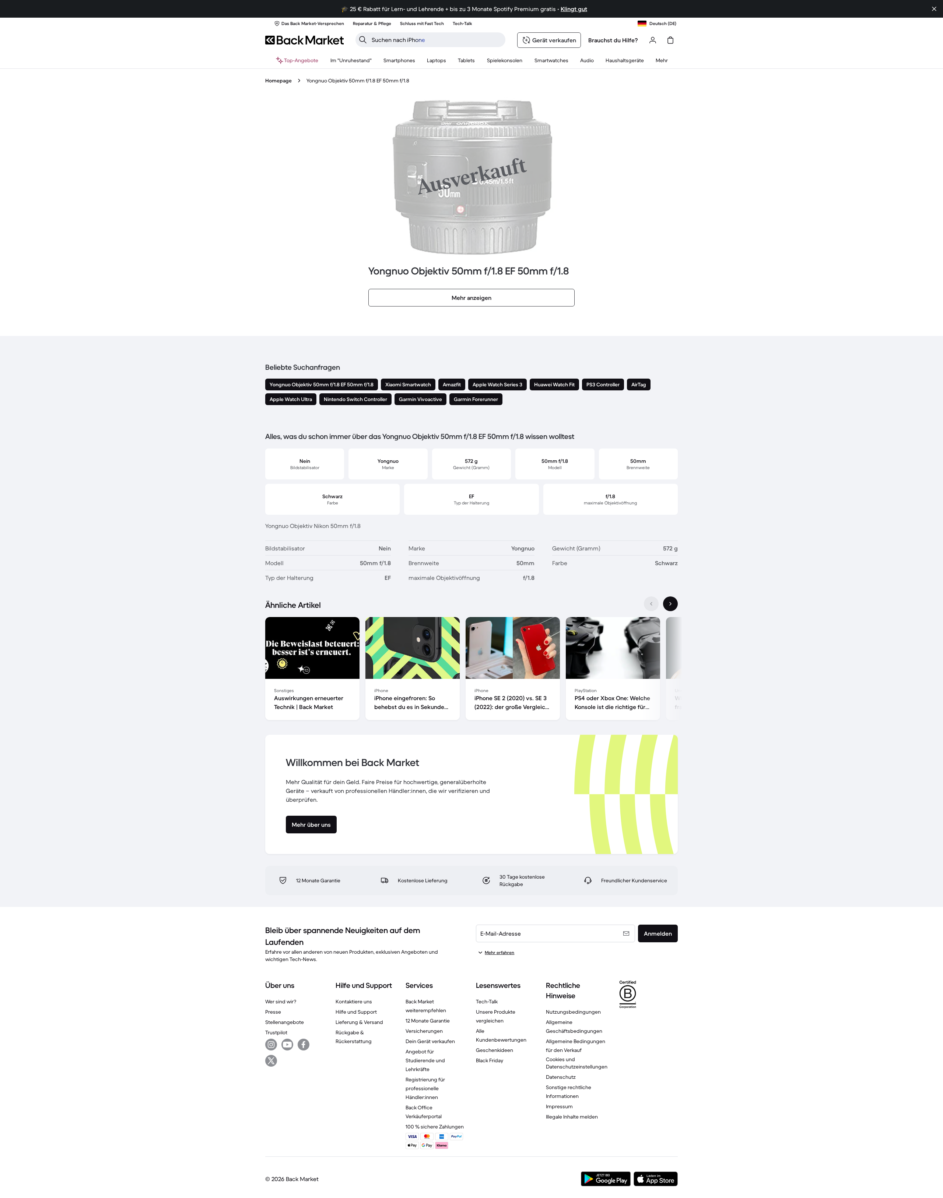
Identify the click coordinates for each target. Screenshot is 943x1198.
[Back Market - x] (271, 1061)
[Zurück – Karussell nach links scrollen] (651, 603)
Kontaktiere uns (354, 1001)
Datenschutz (561, 1077)
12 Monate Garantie (428, 1020)
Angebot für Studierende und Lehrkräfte (425, 1060)
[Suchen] (363, 40)
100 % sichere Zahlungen (435, 1126)
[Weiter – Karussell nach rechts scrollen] (670, 603)
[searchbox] (436, 39)
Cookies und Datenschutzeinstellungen (576, 1063)
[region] (471, 670)
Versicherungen (424, 1031)
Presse (273, 1012)
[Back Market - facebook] (303, 1044)
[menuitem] (399, 60)
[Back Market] (304, 40)
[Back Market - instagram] (271, 1044)
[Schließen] (934, 9)
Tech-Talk (487, 1001)
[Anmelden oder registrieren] (652, 40)
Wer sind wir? (280, 1001)
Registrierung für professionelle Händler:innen (425, 1088)
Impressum (559, 1106)
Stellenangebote (284, 1022)
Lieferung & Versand (359, 1022)
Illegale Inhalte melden (572, 1116)
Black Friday (489, 1060)
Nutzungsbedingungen (573, 1012)
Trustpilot (276, 1032)
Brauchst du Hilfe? (613, 40)
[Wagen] (670, 40)
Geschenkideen (494, 1050)
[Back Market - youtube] (287, 1044)
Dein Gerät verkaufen (430, 1041)
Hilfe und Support (356, 1012)
